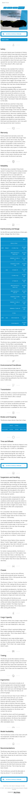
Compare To (15, 7)
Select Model (10, 7)
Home (5, 7)
